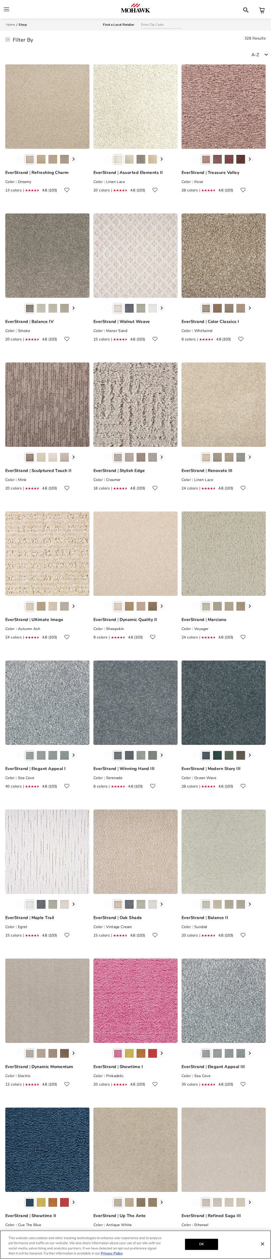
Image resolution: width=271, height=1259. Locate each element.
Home (10, 25)
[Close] (262, 1244)
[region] (135, 1244)
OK (201, 1244)
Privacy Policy (112, 1253)
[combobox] (261, 54)
